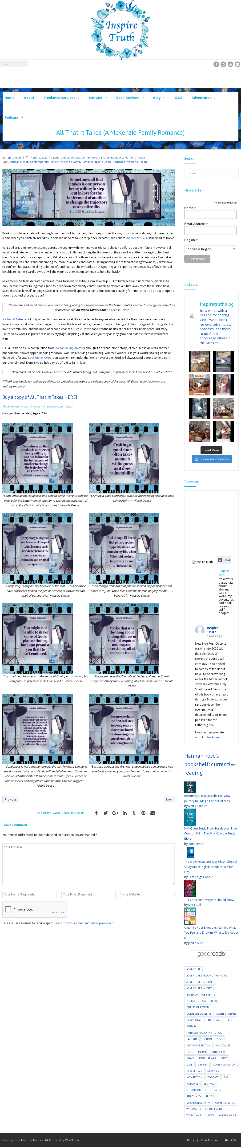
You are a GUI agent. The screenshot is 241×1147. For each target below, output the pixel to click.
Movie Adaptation (224, 1064)
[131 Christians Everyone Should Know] (190, 882)
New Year (213, 1071)
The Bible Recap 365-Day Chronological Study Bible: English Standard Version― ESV (210, 867)
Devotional (194, 1020)
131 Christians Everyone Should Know (209, 900)
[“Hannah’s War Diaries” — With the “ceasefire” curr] (223, 384)
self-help (209, 1083)
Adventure (193, 969)
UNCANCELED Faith (198, 1102)
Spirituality (193, 1096)
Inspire (202, 1051)
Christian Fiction (19, 161)
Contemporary (90, 157)
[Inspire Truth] (204, 562)
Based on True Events (200, 994)
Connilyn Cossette (198, 1013)
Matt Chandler (197, 806)
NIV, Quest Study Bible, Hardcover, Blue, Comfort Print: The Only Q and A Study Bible (210, 833)
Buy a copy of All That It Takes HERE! (39, 397)
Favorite (191, 1039)
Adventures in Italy (199, 988)
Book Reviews (71, 157)
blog (214, 1001)
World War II (194, 1115)
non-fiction (194, 1077)
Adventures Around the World (207, 975)
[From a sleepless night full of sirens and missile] (199, 431)
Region (191, 240)
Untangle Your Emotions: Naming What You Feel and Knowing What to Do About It (211, 933)
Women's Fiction (135, 157)
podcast (212, 1077)
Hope (189, 1051)
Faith (230, 1020)
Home (191, 1140)
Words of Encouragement (204, 1109)
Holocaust (222, 1045)
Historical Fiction (198, 1045)
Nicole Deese (103, 161)
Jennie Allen (196, 943)
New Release (194, 1071)
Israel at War (207, 1058)
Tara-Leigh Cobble (200, 877)
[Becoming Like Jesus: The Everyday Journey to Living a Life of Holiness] (190, 784)
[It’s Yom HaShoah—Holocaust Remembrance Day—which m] (223, 361)
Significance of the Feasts (203, 1090)
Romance (117, 157)
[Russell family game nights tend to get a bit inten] (199, 384)
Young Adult (227, 1115)
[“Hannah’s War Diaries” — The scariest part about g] (223, 431)
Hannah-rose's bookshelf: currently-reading (209, 764)
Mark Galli (194, 905)
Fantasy (191, 1026)
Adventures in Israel (200, 982)
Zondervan (195, 844)
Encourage (214, 1020)
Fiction (105, 157)
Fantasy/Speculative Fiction (204, 1032)
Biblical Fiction (196, 1001)
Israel (190, 1058)
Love (189, 1064)
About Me (231, 1140)
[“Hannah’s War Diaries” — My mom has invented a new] (199, 408)
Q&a (225, 1077)
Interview (218, 1051)
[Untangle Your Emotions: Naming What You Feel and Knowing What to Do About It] (190, 910)
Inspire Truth (212, 630)
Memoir (202, 1064)
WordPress (72, 1140)
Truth (210, 1096)
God (220, 1039)
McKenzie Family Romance (77, 161)
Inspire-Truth (14, 157)
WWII (211, 1115)
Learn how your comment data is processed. (84, 923)
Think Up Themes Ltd (34, 1140)
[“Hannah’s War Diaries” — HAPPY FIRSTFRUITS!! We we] (223, 408)
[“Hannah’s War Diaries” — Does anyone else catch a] (199, 361)
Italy (224, 1058)
